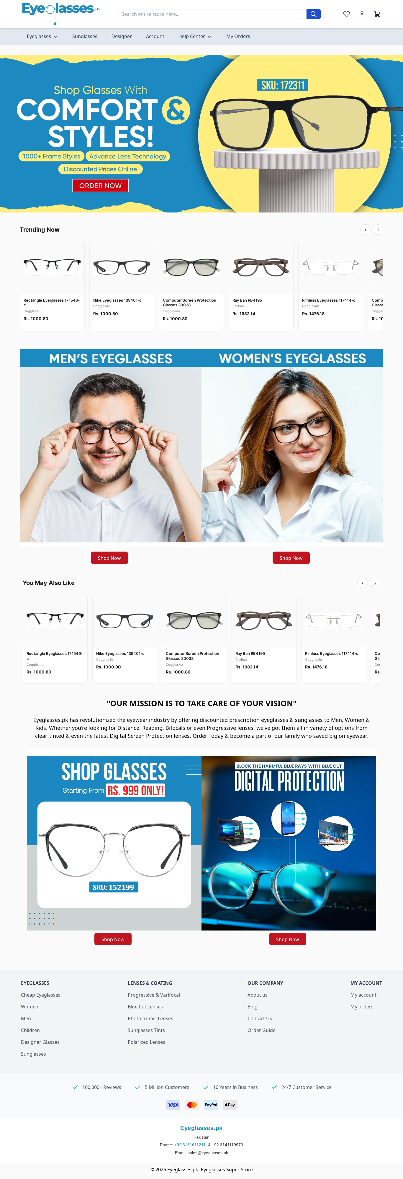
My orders (361, 1006)
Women (29, 1006)
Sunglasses (33, 1054)
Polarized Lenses (146, 1042)
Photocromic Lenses (150, 1018)
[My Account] (362, 14)
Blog (253, 1006)
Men (26, 1018)
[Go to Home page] (61, 14)
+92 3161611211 (190, 1144)
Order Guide (262, 1030)
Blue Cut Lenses (145, 1006)
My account (363, 995)
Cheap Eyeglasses (40, 995)
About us (258, 995)
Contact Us (260, 1018)
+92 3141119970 (227, 1144)
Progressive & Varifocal (154, 995)
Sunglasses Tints (146, 1030)
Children (30, 1030)
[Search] (314, 14)
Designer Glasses (40, 1042)
